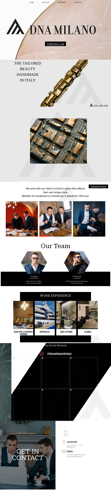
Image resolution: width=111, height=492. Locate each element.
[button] (55, 44)
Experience (62, 2)
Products (45, 2)
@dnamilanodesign (59, 353)
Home (32, 2)
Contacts (77, 2)
